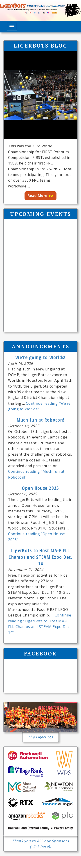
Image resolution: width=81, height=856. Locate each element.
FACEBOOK (40, 653)
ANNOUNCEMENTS (40, 346)
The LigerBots (40, 737)
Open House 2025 (40, 488)
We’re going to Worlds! (40, 357)
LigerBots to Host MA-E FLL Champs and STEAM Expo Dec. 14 (40, 557)
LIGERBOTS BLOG (41, 45)
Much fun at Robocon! (41, 419)
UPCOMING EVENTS (40, 213)
